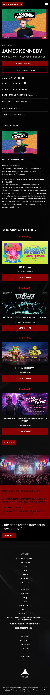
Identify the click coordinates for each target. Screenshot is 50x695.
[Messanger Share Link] (19, 78)
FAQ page (20, 174)
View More (9, 442)
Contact (25, 594)
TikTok (25, 649)
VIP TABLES (25, 563)
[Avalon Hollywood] (25, 672)
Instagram (25, 641)
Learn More (25, 277)
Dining (25, 566)
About (25, 574)
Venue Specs (25, 606)
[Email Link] (23, 78)
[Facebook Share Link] (11, 78)
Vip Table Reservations (25, 70)
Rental (25, 570)
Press (25, 610)
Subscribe (9, 535)
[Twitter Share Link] (15, 78)
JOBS (25, 602)
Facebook (25, 645)
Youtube (25, 656)
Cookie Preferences (23, 628)
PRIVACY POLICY (25, 614)
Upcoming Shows (25, 559)
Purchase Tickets (12, 4)
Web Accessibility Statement (25, 624)
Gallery (25, 582)
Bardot (25, 578)
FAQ (25, 598)
